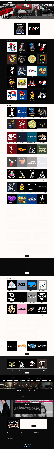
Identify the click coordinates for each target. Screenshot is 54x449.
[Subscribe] (32, 396)
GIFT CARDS (8, 437)
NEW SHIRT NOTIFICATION (10, 438)
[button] (22, 3)
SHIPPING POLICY (22, 437)
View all (27, 372)
